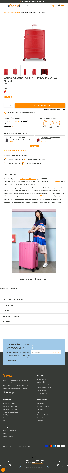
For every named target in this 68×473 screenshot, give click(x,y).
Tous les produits (14, 12)
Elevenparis (41, 403)
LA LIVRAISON (8, 305)
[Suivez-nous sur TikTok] (13, 392)
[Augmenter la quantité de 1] (11, 104)
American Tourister (44, 415)
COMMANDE (7, 311)
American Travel (43, 406)
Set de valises (41, 391)
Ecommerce (29, 467)
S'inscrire (56, 352)
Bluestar (40, 409)
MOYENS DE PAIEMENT (11, 316)
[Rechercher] (53, 6)
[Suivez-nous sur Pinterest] (10, 392)
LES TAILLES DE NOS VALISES (13, 300)
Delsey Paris (41, 418)
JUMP (6, 84)
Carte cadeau (42, 394)
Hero (38, 412)
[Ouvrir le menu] (2, 5)
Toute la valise (42, 379)
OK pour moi (15, 464)
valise (57, 182)
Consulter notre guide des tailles (16, 150)
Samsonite (40, 421)
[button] (3, 470)
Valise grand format (44, 388)
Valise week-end (43, 385)
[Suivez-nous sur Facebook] (5, 392)
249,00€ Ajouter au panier (40, 105)
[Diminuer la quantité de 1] (11, 105)
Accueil (6, 12)
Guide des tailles (9, 403)
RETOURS (6, 322)
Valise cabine (41, 382)
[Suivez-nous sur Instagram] (7, 392)
